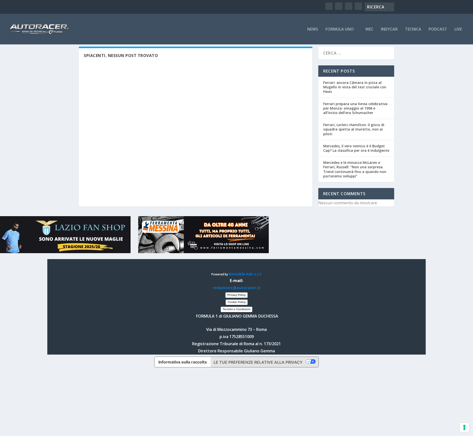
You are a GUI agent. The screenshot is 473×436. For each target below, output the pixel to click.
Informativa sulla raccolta (182, 362)
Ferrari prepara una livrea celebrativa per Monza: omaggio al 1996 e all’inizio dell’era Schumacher (355, 108)
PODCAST (438, 29)
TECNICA (413, 29)
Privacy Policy (236, 295)
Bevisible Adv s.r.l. (245, 273)
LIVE (458, 29)
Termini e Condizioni (236, 309)
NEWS (312, 29)
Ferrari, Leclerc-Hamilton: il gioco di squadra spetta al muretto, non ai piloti (353, 129)
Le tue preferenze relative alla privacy (258, 362)
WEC (369, 29)
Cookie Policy (237, 302)
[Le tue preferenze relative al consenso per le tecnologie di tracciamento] (464, 427)
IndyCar (389, 29)
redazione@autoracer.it (236, 287)
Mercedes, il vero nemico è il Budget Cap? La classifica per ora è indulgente (356, 148)
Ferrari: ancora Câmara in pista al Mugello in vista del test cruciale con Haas (354, 87)
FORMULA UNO (339, 29)
